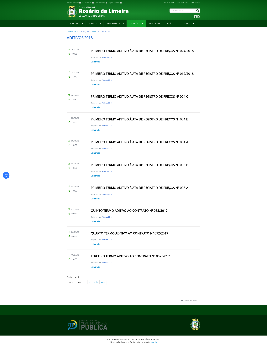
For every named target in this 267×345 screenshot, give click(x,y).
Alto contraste (183, 3)
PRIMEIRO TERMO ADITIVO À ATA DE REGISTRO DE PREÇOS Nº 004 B (139, 119)
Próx (96, 282)
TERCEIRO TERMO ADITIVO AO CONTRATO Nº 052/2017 (130, 256)
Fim (103, 282)
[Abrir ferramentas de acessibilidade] (6, 175)
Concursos (154, 23)
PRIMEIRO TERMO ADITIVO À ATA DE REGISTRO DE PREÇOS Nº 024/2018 (142, 51)
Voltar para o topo (191, 300)
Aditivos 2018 (107, 57)
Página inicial (73, 31)
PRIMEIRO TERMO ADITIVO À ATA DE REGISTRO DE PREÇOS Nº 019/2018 (142, 74)
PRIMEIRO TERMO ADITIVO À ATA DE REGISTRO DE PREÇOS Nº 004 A (139, 142)
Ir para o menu (88, 2)
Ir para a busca (101, 2)
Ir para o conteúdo (73, 2)
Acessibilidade (169, 3)
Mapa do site (195, 3)
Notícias (171, 23)
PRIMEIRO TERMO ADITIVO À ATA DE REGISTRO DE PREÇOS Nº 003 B (139, 165)
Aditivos (94, 31)
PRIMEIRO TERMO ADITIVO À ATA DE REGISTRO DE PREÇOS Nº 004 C (139, 96)
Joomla (153, 342)
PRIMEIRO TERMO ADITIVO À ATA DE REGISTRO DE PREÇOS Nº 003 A (139, 188)
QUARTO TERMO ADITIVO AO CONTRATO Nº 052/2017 (129, 233)
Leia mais (95, 61)
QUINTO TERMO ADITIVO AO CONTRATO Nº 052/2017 (129, 211)
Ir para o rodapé (115, 2)
